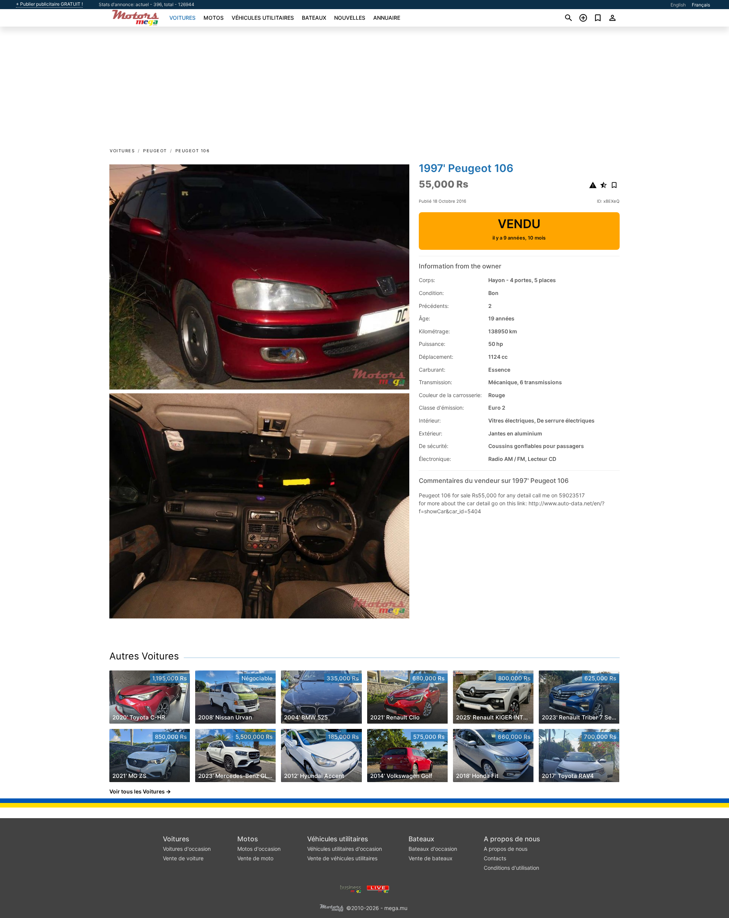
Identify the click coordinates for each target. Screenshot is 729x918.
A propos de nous (512, 839)
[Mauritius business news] (350, 888)
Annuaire (386, 17)
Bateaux (314, 17)
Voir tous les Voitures (137, 791)
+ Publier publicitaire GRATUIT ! (49, 4)
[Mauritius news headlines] (378, 888)
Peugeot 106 (192, 150)
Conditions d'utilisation (511, 867)
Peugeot (155, 150)
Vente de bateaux (431, 858)
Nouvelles (349, 17)
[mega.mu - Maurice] (331, 907)
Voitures (182, 17)
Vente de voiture (183, 858)
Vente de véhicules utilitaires (342, 858)
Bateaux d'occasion (433, 848)
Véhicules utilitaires (263, 17)
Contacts (495, 858)
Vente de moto (255, 858)
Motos (214, 17)
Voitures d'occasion (187, 848)
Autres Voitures (144, 656)
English (678, 5)
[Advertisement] (364, 89)
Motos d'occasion (259, 848)
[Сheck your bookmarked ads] (597, 18)
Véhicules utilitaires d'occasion (344, 848)
